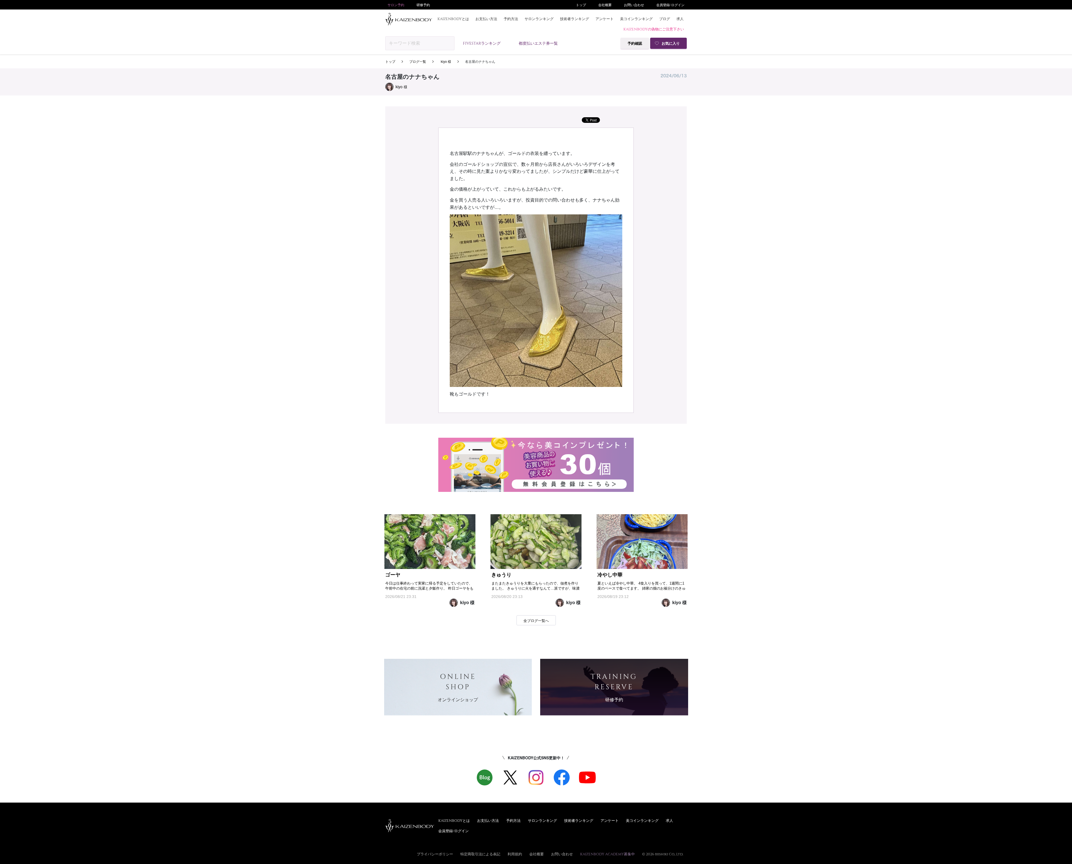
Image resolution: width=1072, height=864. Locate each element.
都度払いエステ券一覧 (538, 43)
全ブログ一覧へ (536, 620)
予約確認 (635, 43)
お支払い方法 (486, 18)
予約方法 (511, 18)
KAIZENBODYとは (453, 18)
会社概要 (605, 5)
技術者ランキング (574, 18)
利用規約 (515, 854)
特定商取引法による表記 (480, 854)
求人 (680, 18)
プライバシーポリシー (435, 854)
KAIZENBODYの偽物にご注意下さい (653, 29)
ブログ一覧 (417, 61)
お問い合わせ (634, 5)
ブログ (664, 18)
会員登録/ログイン (670, 5)
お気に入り (671, 43)
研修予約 (423, 5)
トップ (581, 5)
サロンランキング (539, 18)
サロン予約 (395, 5)
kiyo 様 (445, 61)
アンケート (604, 18)
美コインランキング (636, 18)
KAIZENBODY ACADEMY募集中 (607, 854)
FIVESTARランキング (482, 43)
